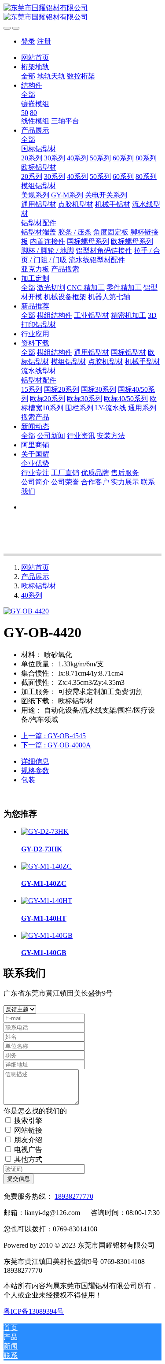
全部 (28, 76)
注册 (44, 41)
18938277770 (74, 1196)
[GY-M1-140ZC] (46, 866)
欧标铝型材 (38, 586)
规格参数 (35, 770)
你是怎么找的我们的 (35, 1111)
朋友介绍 (28, 1140)
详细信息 (35, 761)
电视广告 (28, 1149)
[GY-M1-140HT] (46, 900)
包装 (28, 780)
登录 (28, 41)
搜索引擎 (28, 1120)
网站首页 (35, 57)
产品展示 (35, 576)
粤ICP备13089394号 (34, 1311)
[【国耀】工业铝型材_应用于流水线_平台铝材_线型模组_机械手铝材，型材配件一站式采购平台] (82, 13)
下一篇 (56, 745)
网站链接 (28, 1130)
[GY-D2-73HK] (45, 831)
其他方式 (28, 1159)
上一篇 (53, 736)
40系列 (31, 595)
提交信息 (18, 1178)
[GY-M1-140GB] (47, 935)
